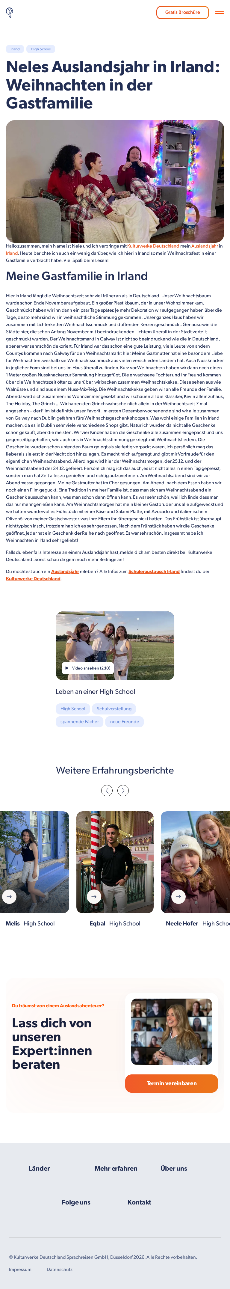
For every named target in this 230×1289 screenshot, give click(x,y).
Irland (12, 253)
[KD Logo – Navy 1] (9, 12)
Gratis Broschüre (182, 12)
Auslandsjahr (204, 246)
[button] (219, 12)
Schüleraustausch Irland (154, 572)
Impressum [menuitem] (20, 1269)
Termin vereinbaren (172, 1083)
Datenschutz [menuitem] (59, 1269)
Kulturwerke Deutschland (153, 246)
